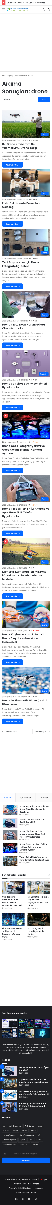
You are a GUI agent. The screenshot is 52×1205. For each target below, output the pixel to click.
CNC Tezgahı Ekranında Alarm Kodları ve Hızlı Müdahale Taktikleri (12, 901)
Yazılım (35, 1144)
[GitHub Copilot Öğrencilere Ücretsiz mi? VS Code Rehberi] (9, 1023)
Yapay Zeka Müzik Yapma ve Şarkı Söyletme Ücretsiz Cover (34, 858)
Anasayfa (8, 76)
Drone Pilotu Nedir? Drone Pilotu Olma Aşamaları (23, 326)
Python (22, 1140)
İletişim (33, 1192)
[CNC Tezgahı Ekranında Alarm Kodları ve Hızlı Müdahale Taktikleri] (13, 887)
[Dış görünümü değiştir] (44, 10)
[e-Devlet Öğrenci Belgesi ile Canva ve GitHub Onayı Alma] (9, 1033)
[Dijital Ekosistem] (17, 9)
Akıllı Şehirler (30, 1126)
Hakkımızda (38, 1188)
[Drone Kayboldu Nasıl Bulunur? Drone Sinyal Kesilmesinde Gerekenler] (10, 810)
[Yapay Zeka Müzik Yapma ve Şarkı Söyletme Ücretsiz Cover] (10, 861)
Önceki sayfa (11, 731)
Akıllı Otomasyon (15, 1126)
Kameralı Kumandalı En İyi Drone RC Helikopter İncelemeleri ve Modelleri (24, 575)
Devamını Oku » (12, 165)
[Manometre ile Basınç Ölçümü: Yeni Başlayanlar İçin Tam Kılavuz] (38, 887)
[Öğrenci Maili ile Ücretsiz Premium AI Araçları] (26, 1033)
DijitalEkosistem (10, 140)
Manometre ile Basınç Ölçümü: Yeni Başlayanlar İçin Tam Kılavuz (38, 901)
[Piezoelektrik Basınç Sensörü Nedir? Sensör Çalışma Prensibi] (9, 1095)
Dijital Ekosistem (25, 1188)
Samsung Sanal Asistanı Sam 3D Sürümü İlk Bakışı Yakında (33, 1105)
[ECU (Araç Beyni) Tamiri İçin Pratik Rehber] (38, 919)
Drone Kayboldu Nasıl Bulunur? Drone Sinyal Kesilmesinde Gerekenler (23, 638)
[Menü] (3, 10)
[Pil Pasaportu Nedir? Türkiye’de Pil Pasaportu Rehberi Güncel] (13, 919)
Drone (15, 1131)
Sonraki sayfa (40, 731)
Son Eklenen (25, 797)
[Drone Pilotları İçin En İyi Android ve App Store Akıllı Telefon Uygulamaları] (10, 835)
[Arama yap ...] (48, 10)
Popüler (8, 797)
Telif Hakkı (27, 1184)
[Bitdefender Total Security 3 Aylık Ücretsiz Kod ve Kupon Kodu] (42, 1033)
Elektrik (24, 1131)
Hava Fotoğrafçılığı (27, 1135)
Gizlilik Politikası (22, 1192)
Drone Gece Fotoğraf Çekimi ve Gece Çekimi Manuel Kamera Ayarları (23, 449)
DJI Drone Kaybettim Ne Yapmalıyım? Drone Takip (19, 146)
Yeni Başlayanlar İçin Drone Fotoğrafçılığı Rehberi (20, 264)
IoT (38, 1135)
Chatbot (6, 1131)
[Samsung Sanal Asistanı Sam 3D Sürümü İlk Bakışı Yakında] (9, 1107)
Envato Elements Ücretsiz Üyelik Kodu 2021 (31, 820)
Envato (33, 1131)
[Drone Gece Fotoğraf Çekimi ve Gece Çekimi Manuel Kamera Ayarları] (10, 848)
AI (4, 1126)
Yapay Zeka (24, 1144)
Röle (30, 1140)
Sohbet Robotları (9, 1144)
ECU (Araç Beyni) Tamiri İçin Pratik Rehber (35, 931)
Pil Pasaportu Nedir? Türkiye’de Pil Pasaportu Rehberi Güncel (12, 932)
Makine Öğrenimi (9, 1140)
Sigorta (38, 1140)
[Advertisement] (26, 43)
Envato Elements (9, 1135)
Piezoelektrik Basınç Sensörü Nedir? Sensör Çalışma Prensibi (34, 1093)
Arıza (40, 1126)
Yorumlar (43, 797)
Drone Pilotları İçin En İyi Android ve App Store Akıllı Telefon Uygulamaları (25, 512)
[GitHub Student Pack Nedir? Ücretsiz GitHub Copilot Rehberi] (26, 1023)
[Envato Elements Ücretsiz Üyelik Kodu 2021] (10, 823)
